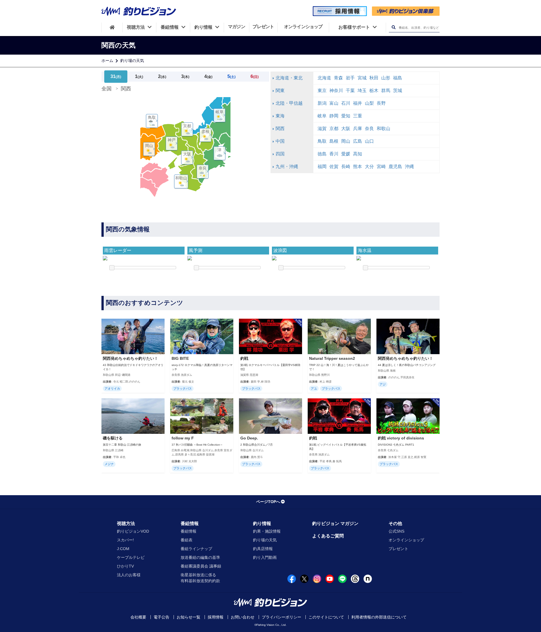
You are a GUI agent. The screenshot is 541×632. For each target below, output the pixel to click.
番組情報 (190, 523)
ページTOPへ (268, 501)
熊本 (357, 166)
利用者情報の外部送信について (379, 617)
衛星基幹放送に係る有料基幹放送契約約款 (200, 578)
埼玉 (362, 90)
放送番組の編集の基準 (200, 557)
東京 (322, 90)
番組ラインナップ (196, 548)
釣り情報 (262, 523)
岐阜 (322, 115)
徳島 (322, 153)
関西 (280, 128)
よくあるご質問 (328, 535)
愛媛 (345, 153)
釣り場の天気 (132, 60)
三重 (357, 115)
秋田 (373, 77)
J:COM (123, 548)
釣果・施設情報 (267, 531)
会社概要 (138, 617)
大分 (369, 166)
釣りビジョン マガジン (335, 523)
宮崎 (381, 166)
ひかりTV (125, 566)
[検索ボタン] (393, 27)
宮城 (362, 77)
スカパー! (125, 540)
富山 (333, 103)
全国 (106, 88)
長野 (381, 103)
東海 (280, 115)
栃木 (373, 90)
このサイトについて (326, 617)
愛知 (345, 115)
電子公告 (161, 617)
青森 (338, 77)
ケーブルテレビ (131, 557)
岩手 (350, 77)
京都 (333, 128)
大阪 (345, 128)
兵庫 (357, 128)
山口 (369, 141)
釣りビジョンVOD (133, 531)
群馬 (385, 90)
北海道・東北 (289, 77)
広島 (357, 141)
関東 (280, 90)
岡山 (345, 141)
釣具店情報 (263, 548)
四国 (280, 153)
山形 (385, 77)
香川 (333, 153)
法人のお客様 (129, 575)
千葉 (350, 90)
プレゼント (398, 548)
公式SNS (396, 531)
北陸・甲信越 (289, 103)
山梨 (369, 103)
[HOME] (112, 27)
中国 (280, 141)
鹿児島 (395, 166)
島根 (333, 141)
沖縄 (409, 166)
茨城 (397, 90)
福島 (397, 77)
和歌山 (383, 128)
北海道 (324, 77)
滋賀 (322, 128)
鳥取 (322, 141)
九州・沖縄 (287, 166)
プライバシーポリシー (281, 617)
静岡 (333, 115)
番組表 (186, 540)
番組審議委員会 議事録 (201, 566)
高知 (357, 153)
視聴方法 (126, 523)
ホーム (107, 60)
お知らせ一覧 (188, 617)
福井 (357, 103)
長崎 (345, 166)
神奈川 (336, 90)
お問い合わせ (242, 617)
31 (115, 76)
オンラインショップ (406, 540)
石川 (345, 103)
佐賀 (333, 166)
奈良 (369, 128)
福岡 (322, 166)
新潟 (322, 103)
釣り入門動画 (265, 557)
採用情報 (215, 617)
